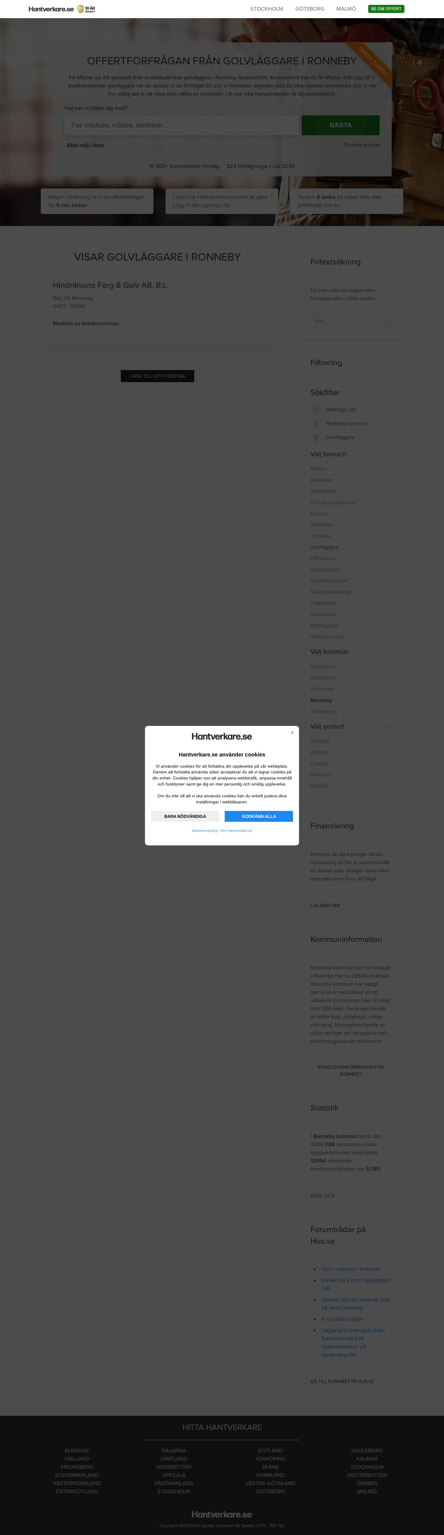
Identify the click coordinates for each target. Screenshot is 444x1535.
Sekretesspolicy (205, 830)
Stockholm (266, 8)
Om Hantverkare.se (236, 830)
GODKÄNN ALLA (259, 816)
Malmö (346, 8)
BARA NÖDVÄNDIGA (185, 816)
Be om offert (386, 8)
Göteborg (309, 8)
